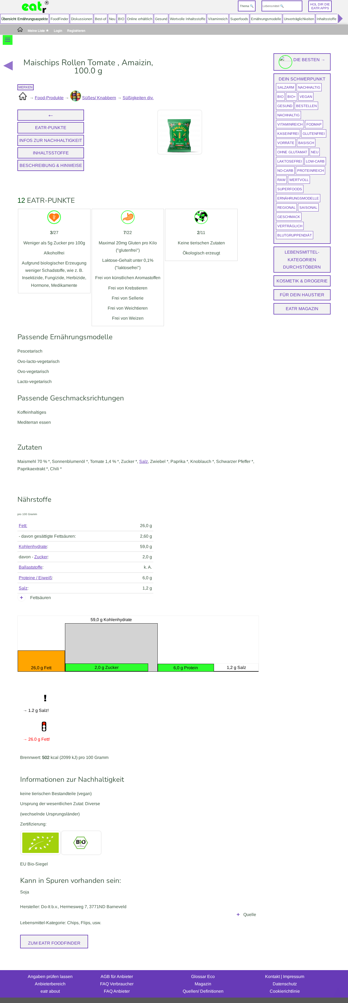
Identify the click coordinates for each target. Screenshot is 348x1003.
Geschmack (288, 217)
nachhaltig (309, 87)
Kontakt (272, 976)
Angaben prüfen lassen (50, 976)
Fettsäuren (40, 597)
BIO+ (291, 97)
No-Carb (285, 171)
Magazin (203, 984)
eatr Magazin (302, 308)
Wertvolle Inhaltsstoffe (187, 19)
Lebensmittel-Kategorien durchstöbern (302, 259)
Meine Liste (37, 31)
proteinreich (310, 171)
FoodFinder (59, 19)
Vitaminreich (218, 19)
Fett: (23, 525)
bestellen (306, 106)
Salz (143, 461)
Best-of (100, 19)
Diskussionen (81, 19)
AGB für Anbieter (117, 976)
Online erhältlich (139, 19)
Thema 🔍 (247, 6)
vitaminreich (290, 124)
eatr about (50, 991)
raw (281, 180)
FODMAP (314, 124)
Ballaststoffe (30, 567)
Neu (112, 19)
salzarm (285, 87)
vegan (306, 97)
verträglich (289, 226)
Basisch (306, 143)
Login (58, 31)
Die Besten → (308, 59)
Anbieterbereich (50, 984)
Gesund (161, 19)
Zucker (41, 557)
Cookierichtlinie (285, 991)
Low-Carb (315, 161)
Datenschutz (285, 984)
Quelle (249, 914)
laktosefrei (289, 161)
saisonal (308, 207)
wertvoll (299, 180)
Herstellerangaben (238, 915)
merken (25, 87)
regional (286, 207)
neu (314, 152)
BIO (121, 19)
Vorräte (285, 143)
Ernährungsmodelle (266, 19)
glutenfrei (314, 134)
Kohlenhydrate (33, 546)
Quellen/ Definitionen (203, 991)
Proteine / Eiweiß (35, 577)
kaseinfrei (288, 134)
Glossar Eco (203, 976)
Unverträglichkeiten (299, 19)
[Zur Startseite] (35, 7)
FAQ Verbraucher (116, 984)
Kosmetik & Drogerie (302, 281)
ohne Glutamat (292, 152)
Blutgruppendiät (294, 235)
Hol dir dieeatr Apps (320, 6)
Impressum (293, 976)
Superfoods (239, 19)
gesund (284, 106)
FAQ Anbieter (117, 991)
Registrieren (76, 31)
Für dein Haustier (302, 294)
